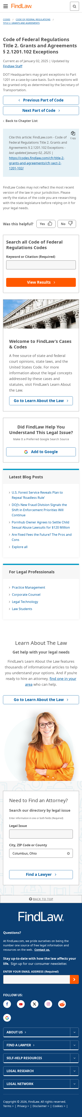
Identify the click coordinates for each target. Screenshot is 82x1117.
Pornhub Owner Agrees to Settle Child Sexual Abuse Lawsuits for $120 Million (41, 525)
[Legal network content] (74, 1083)
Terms (7, 1106)
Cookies (58, 1106)
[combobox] (41, 834)
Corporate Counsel (26, 594)
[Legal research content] (74, 1071)
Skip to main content (41, 4)
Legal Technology (25, 602)
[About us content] (74, 1032)
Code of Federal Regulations (33, 19)
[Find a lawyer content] (74, 1045)
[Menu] (6, 6)
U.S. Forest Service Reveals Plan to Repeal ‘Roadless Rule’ (37, 495)
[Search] (74, 6)
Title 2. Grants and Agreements (21, 22)
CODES (6, 19)
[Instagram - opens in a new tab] (48, 1004)
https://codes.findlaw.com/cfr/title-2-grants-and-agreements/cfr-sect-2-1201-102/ (36, 163)
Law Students (22, 609)
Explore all (19, 547)
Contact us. (42, 950)
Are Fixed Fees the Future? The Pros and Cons (42, 537)
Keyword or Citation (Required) (30, 256)
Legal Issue (18, 826)
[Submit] (74, 979)
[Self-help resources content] (74, 1058)
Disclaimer (40, 1106)
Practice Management (28, 587)
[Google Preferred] (7, 1018)
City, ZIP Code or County (28, 845)
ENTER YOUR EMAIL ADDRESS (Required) (31, 971)
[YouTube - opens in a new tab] (21, 1004)
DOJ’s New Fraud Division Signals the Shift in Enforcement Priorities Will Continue (39, 510)
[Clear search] (68, 853)
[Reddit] (62, 1004)
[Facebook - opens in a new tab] (7, 1004)
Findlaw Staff (12, 66)
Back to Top (43, 899)
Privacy (22, 1106)
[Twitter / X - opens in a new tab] (34, 1004)
